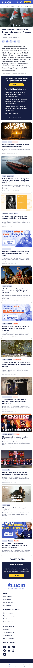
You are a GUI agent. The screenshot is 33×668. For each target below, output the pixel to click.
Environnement (10, 6)
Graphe (4, 176)
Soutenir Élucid (7, 635)
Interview (5, 142)
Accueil (3, 666)
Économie (9, 249)
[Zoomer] (14, 41)
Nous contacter (7, 596)
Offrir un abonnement (9, 638)
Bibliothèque (5, 213)
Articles (9, 666)
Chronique (5, 434)
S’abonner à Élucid (8, 632)
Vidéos (29, 666)
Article (4, 249)
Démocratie (28, 6)
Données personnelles (9, 616)
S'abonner (16, 575)
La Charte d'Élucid (8, 622)
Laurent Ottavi (16, 37)
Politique (10, 142)
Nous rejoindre (7, 599)
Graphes (16, 666)
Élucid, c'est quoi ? (8, 602)
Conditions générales (9, 619)
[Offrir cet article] (7, 41)
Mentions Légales (8, 613)
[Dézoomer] (18, 41)
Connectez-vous (20, 117)
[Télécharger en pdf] (11, 41)
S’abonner (16, 85)
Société (20, 6)
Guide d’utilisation (8, 605)
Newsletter (6, 629)
